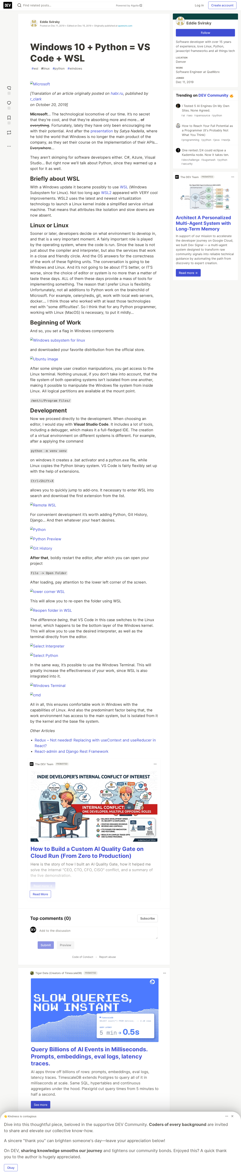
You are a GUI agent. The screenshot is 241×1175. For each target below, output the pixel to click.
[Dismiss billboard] (232, 1116)
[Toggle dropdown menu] (155, 764)
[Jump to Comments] (9, 105)
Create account (222, 5)
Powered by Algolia (127, 5)
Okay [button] (10, 1168)
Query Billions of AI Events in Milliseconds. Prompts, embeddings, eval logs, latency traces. (89, 1056)
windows (75, 68)
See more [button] (40, 1105)
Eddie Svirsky (50, 22)
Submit (46, 945)
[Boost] (9, 132)
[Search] (19, 5)
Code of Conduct (82, 956)
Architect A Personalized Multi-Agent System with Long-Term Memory (203, 223)
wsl (35, 68)
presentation (102, 131)
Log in (199, 5)
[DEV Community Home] (7, 5)
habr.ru (117, 93)
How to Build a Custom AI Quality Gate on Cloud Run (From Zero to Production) (87, 852)
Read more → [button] (188, 273)
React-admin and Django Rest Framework (71, 751)
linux (45, 68)
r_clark (36, 99)
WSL (124, 187)
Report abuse (107, 956)
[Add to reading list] (9, 120)
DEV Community (213, 95)
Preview (65, 945)
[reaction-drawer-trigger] (9, 90)
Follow (205, 33)
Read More (40, 894)
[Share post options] (9, 146)
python (59, 68)
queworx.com (125, 25)
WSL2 (106, 192)
